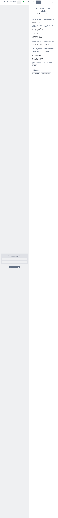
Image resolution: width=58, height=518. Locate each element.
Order (24, 262)
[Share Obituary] (52, 2)
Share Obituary (15, 267)
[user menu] (55, 2)
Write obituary (36, 73)
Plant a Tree (23, 258)
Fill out (47, 44)
